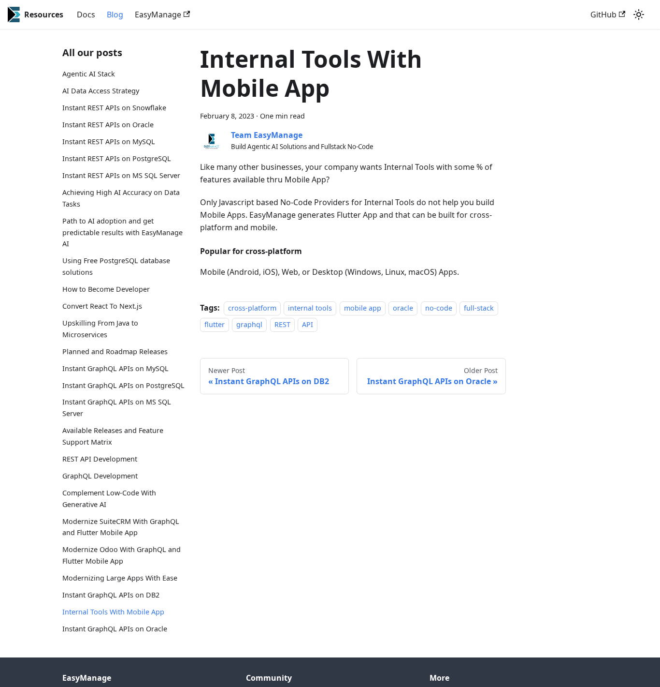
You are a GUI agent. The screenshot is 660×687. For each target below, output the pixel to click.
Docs (86, 14)
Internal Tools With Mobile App (113, 611)
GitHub (603, 14)
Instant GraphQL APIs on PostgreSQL (123, 384)
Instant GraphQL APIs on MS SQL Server (116, 407)
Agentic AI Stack (88, 73)
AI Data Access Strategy (100, 90)
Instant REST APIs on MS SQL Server (121, 175)
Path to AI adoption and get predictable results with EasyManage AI (122, 232)
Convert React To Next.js (102, 306)
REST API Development (99, 458)
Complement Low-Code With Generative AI (109, 498)
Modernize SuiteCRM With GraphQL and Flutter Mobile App (120, 526)
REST (282, 324)
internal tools (310, 308)
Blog (115, 14)
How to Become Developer (106, 289)
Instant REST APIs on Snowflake (114, 107)
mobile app (362, 308)
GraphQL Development (100, 475)
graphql (249, 324)
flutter (214, 324)
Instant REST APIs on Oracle (108, 124)
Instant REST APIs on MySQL (108, 141)
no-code (438, 308)
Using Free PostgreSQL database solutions (116, 266)
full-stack (479, 308)
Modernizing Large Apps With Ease (119, 577)
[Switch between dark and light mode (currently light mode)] (638, 14)
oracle (403, 308)
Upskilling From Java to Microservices (100, 328)
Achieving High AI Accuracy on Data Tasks (121, 198)
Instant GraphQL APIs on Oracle (114, 628)
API (307, 324)
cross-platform (252, 308)
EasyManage (158, 14)
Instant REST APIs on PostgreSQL (116, 158)
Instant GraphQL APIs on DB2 (110, 594)
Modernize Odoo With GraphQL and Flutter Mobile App (121, 555)
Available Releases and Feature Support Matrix (112, 436)
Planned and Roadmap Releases (115, 351)
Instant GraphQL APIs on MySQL (115, 368)
